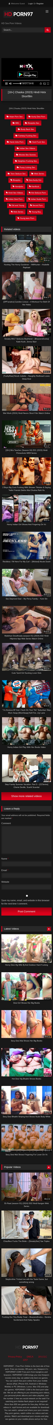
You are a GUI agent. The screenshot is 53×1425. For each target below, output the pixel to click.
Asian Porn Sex (16, 116)
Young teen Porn (27, 218)
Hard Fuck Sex (38, 142)
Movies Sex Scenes (27, 155)
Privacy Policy (15, 1357)
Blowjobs (16, 180)
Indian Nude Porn (38, 199)
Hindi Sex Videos (15, 193)
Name (5, 859)
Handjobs (19, 186)
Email (4, 870)
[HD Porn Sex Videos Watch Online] (21, 14)
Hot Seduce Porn (38, 193)
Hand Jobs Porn (17, 142)
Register (40, 3)
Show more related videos (26, 796)
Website (5, 882)
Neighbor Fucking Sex (27, 161)
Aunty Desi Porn (38, 116)
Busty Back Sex (27, 129)
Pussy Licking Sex (27, 167)
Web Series (39, 174)
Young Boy (36, 212)
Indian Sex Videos (27, 148)
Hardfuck (35, 186)
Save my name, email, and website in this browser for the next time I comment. (25, 902)
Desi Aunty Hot (35, 180)
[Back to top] (45, 1417)
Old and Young (17, 205)
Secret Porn (37, 205)
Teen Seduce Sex (18, 174)
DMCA (30, 1357)
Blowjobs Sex (33, 123)
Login (30, 3)
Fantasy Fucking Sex (27, 136)
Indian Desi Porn (15, 199)
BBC (17, 123)
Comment (6, 823)
